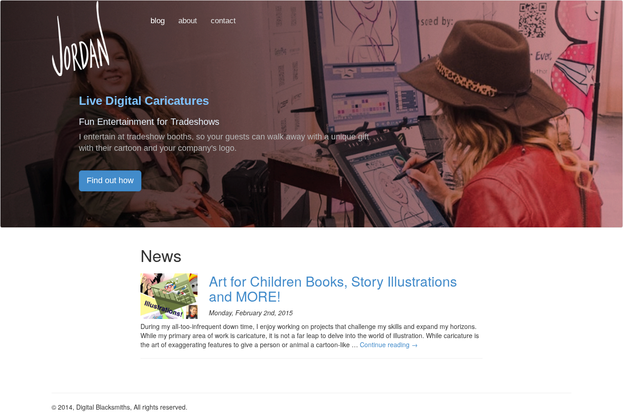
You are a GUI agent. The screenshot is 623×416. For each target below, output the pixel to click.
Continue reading (389, 344)
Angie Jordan (80, 38)
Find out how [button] (110, 180)
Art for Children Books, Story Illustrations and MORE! (333, 288)
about (187, 20)
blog (158, 20)
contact (223, 20)
